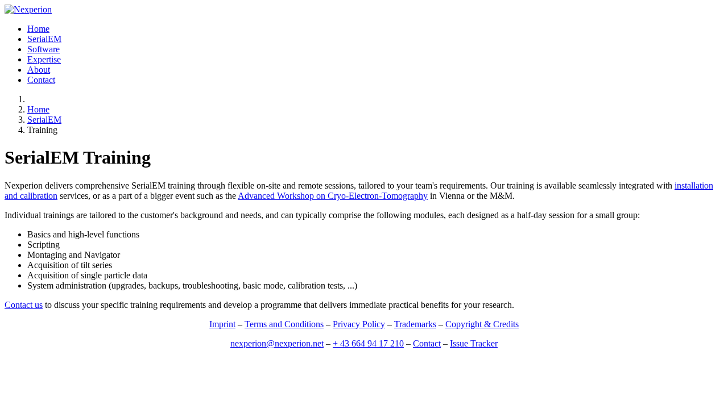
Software (43, 49)
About (38, 69)
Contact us (24, 305)
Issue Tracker (474, 343)
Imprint (222, 324)
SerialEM (44, 39)
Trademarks (415, 324)
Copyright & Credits (482, 324)
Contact (41, 80)
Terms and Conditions (284, 324)
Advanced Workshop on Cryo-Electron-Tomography (333, 196)
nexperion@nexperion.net (277, 343)
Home (38, 29)
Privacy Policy (359, 324)
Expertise (44, 59)
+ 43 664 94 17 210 (368, 343)
